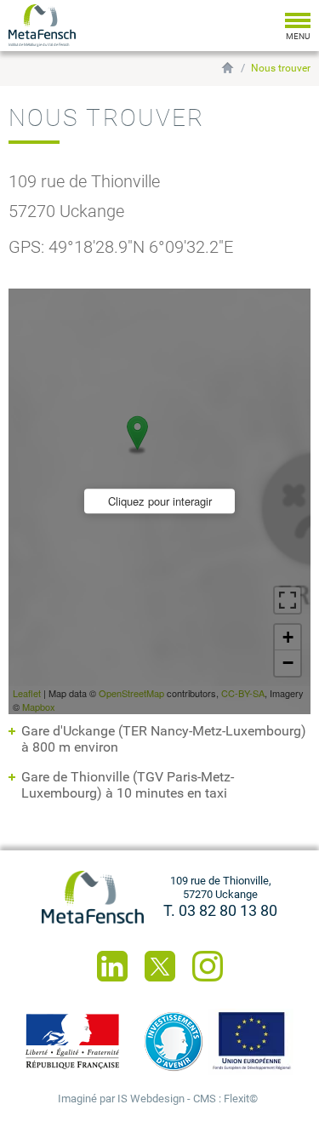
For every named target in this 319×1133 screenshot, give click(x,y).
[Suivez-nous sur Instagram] (207, 966)
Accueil (227, 67)
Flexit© (241, 1098)
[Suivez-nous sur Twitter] (160, 966)
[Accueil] (93, 897)
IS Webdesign (151, 1098)
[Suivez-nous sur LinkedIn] (112, 966)
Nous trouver (280, 68)
